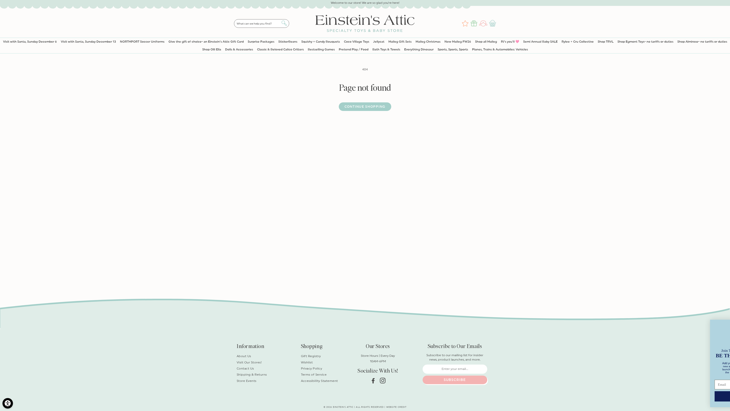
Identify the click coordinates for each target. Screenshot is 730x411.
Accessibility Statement (319, 380)
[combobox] (261, 23)
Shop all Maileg (486, 41)
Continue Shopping (365, 106)
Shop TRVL (605, 41)
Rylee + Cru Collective (578, 41)
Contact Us (245, 368)
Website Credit (396, 407)
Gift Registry (311, 356)
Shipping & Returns (252, 374)
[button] (493, 23)
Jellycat (378, 41)
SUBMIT (615, 394)
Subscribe (455, 380)
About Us (244, 356)
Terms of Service (314, 374)
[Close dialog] (721, 319)
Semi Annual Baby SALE (540, 41)
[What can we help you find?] (284, 23)
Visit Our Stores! (249, 362)
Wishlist (307, 362)
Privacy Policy (311, 368)
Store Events (246, 380)
